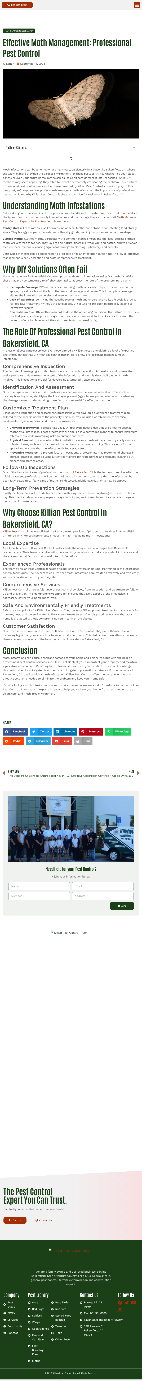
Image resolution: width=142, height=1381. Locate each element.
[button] (137, 5)
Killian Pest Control (16, 531)
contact (125, 685)
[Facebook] (121, 1303)
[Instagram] (121, 1311)
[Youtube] (134, 1303)
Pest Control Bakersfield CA (19, 31)
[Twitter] (128, 1303)
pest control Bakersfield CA (75, 472)
